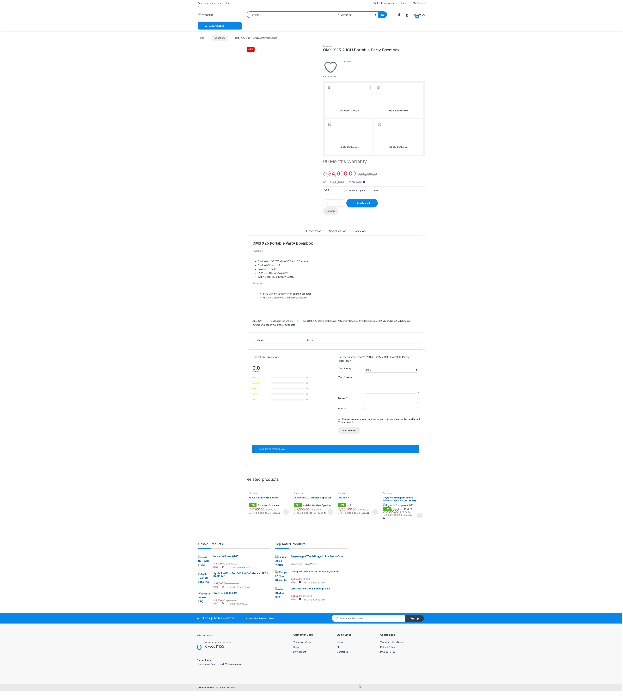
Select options (285, 512)
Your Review (345, 377)
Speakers (219, 37)
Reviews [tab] (360, 231)
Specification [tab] (337, 231)
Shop (403, 3)
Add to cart (363, 203)
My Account (419, 3)
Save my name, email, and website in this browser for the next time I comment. (381, 420)
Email (342, 408)
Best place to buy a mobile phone (214, 3)
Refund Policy (387, 647)
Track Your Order (385, 3)
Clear (375, 190)
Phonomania (206, 687)
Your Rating (344, 368)
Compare (346, 61)
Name (342, 398)
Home (201, 37)
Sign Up (414, 618)
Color (327, 189)
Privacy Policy (387, 651)
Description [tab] (313, 231)
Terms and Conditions (391, 642)
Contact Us (342, 651)
